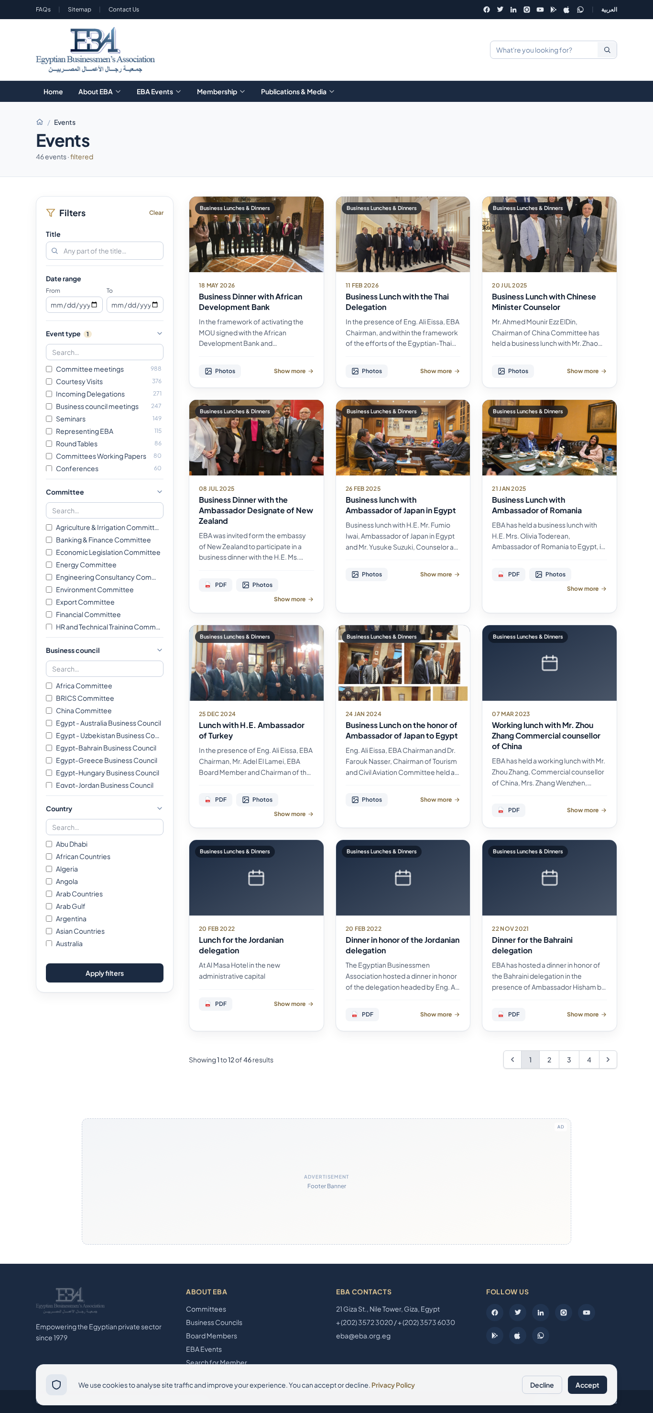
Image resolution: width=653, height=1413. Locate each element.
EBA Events (155, 91)
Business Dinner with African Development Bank (250, 301)
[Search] (607, 49)
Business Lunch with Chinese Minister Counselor (544, 301)
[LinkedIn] (513, 9)
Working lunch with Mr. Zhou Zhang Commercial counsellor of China (546, 735)
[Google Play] (553, 9)
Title (53, 234)
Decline (542, 1384)
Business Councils (214, 1322)
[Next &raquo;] (608, 1059)
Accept (587, 1384)
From (53, 290)
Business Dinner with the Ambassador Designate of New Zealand (256, 510)
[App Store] (567, 9)
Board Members (211, 1335)
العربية (609, 9)
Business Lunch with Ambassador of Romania (537, 505)
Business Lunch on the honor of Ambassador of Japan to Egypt (402, 730)
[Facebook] (486, 9)
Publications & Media (293, 91)
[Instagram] (527, 9)
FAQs (43, 9)
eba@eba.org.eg (363, 1335)
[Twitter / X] (500, 9)
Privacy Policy (393, 1384)
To (110, 290)
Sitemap (79, 9)
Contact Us (124, 9)
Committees (206, 1308)
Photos (225, 371)
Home (53, 91)
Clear (156, 212)
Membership (217, 91)
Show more (289, 371)
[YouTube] (540, 9)
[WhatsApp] (580, 9)
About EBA (95, 91)
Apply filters (105, 973)
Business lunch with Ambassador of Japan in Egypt (401, 505)
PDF (217, 584)
